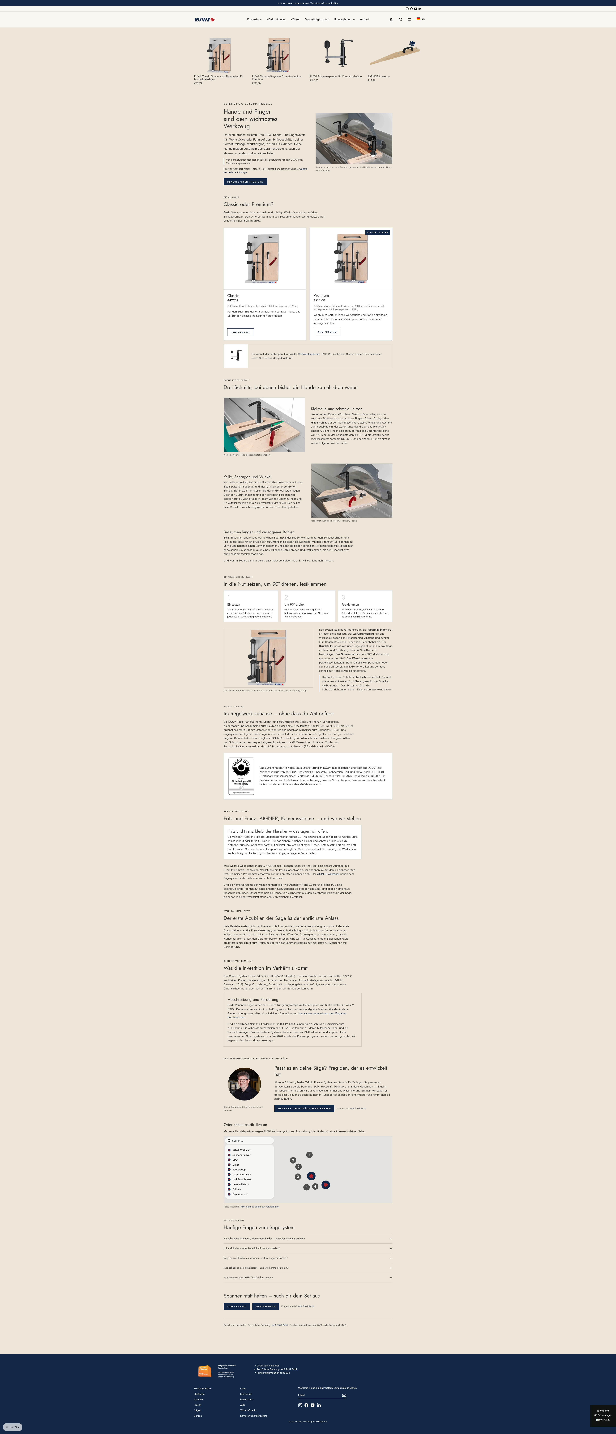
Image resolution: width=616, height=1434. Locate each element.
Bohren (198, 1415)
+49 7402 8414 (358, 1108)
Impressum (246, 1394)
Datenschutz (246, 1399)
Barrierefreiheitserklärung (253, 1415)
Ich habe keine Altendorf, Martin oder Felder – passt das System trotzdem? (264, 1238)
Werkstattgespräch (317, 19)
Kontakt (364, 19)
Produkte (253, 19)
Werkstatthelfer (276, 19)
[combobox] (420, 19)
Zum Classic (240, 332)
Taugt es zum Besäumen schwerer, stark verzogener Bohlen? (256, 1258)
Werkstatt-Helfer (203, 1388)
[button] (603, 1416)
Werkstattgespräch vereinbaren (304, 1108)
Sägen (197, 1410)
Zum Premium (327, 332)
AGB (242, 1405)
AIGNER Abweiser (328, 874)
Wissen (295, 19)
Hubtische (199, 1394)
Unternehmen (343, 19)
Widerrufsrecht (248, 1410)
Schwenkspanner (309, 354)
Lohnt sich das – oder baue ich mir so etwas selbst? (252, 1248)
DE (423, 18)
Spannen (199, 1399)
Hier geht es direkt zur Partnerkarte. (260, 1206)
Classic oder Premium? (245, 181)
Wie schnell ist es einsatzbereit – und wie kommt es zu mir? (256, 1268)
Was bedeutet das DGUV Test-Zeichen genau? (248, 1277)
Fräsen (197, 1405)
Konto (243, 1388)
